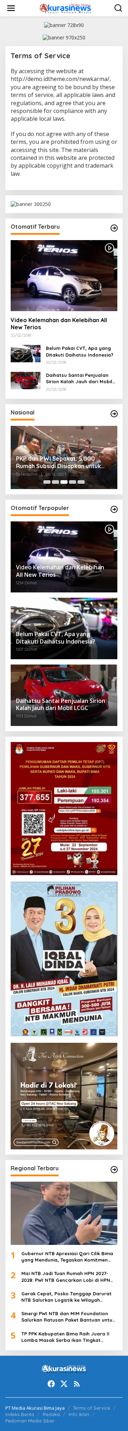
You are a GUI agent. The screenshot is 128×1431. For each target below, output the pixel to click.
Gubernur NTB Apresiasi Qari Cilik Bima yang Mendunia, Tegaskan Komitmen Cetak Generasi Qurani (67, 1257)
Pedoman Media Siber (29, 1421)
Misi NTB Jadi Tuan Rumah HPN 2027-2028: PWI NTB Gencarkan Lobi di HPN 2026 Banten (65, 1276)
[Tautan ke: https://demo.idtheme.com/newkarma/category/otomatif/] (114, 228)
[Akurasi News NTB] (65, 7)
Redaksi (51, 1414)
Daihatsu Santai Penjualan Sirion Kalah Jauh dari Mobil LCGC (79, 378)
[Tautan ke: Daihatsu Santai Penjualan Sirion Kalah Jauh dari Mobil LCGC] (26, 379)
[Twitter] (64, 1383)
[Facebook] (51, 1383)
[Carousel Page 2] (55, 482)
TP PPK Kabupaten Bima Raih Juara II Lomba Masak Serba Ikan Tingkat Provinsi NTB (65, 1337)
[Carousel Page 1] (46, 482)
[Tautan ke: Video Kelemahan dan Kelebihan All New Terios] (64, 275)
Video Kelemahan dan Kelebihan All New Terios (59, 323)
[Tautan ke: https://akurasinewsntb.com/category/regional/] (114, 1169)
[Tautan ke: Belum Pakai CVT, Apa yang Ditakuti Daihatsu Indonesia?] (26, 352)
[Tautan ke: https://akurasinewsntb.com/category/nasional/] (114, 414)
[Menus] (11, 8)
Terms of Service (91, 1408)
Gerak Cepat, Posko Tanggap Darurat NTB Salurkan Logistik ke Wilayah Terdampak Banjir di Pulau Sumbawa (66, 1297)
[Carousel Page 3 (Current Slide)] (64, 482)
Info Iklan (79, 1414)
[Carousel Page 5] (81, 482)
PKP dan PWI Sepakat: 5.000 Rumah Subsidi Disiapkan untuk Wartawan (58, 462)
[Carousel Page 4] (72, 482)
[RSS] (76, 1383)
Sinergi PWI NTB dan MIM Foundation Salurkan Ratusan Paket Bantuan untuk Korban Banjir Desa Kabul (68, 1317)
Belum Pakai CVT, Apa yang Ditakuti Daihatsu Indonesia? (79, 351)
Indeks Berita (19, 1414)
